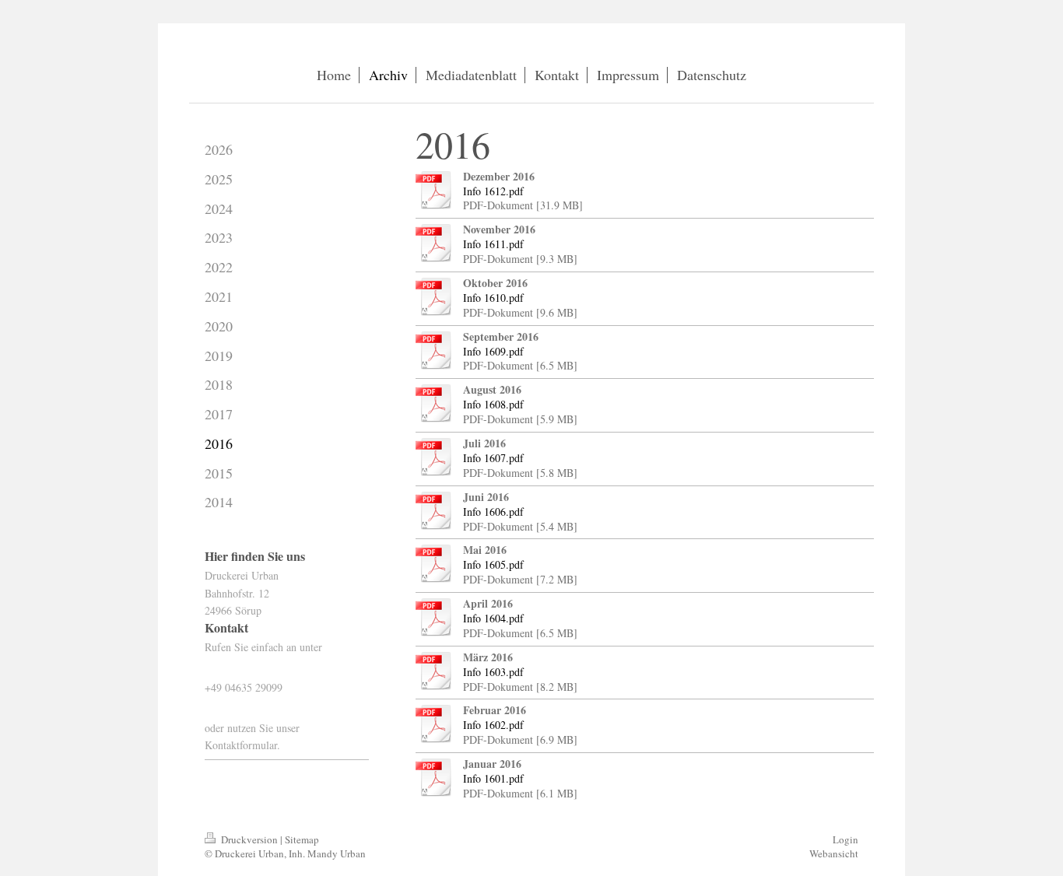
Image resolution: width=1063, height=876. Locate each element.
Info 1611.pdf (493, 244)
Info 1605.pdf (493, 564)
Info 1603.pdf (493, 671)
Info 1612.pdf (493, 191)
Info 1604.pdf (493, 618)
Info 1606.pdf (493, 511)
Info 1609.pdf (493, 351)
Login (845, 839)
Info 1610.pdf (493, 297)
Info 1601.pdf (493, 778)
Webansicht (833, 853)
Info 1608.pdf (493, 404)
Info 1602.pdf (493, 724)
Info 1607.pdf (493, 457)
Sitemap (302, 839)
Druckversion (249, 839)
